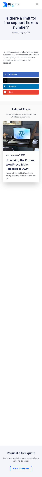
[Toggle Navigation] (37, 4)
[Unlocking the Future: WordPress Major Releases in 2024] (21, 136)
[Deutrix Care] (11, 4)
